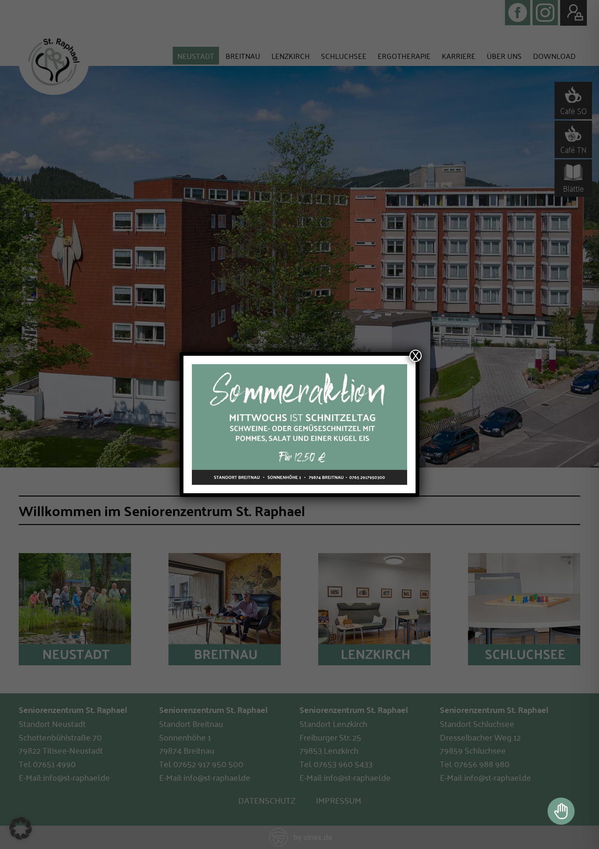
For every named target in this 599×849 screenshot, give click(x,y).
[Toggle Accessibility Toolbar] (561, 811)
